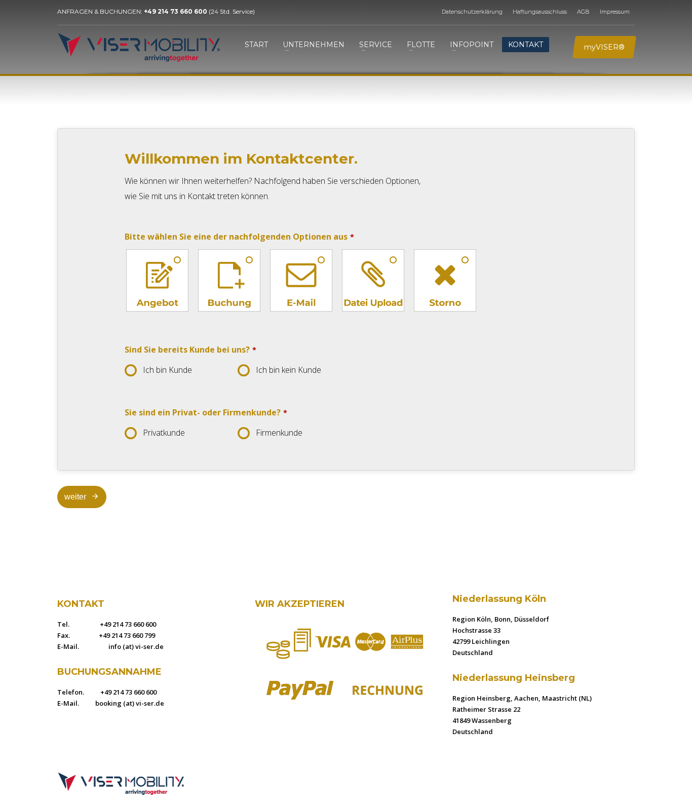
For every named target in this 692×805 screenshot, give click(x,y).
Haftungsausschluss (540, 11)
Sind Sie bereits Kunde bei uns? (190, 349)
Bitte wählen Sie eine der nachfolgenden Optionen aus (239, 236)
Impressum (615, 11)
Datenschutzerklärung (472, 11)
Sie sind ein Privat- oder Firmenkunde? (206, 412)
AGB (583, 11)
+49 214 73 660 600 (175, 11)
